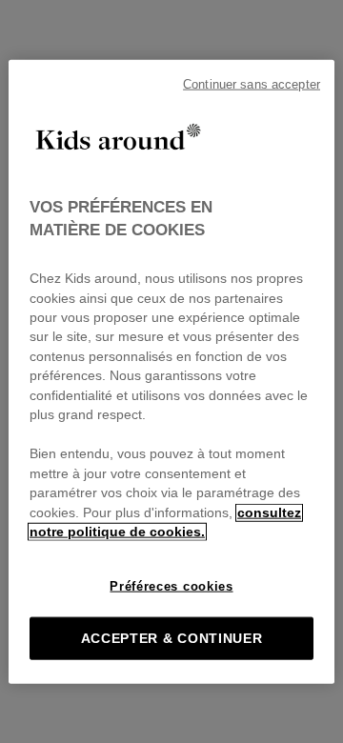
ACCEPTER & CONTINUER (172, 638)
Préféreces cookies (171, 585)
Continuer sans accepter (251, 84)
